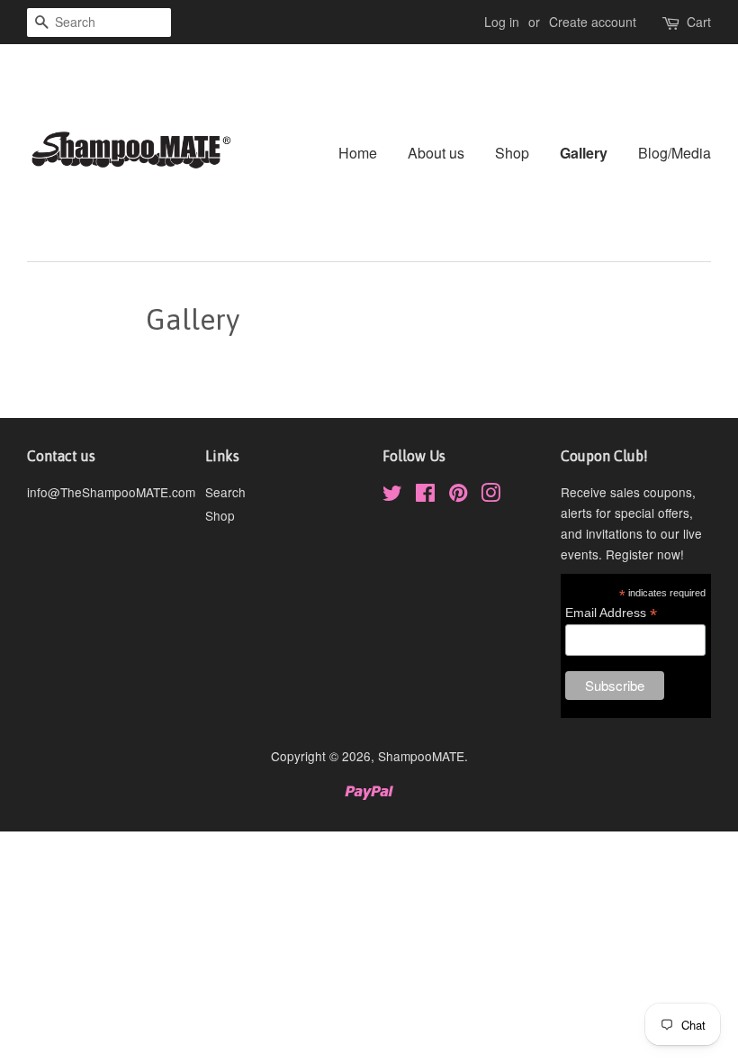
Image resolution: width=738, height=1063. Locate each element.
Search (225, 492)
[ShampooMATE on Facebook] (425, 495)
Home (357, 152)
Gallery (584, 152)
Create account (592, 22)
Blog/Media (674, 152)
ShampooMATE (421, 756)
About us (436, 152)
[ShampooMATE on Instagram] (490, 495)
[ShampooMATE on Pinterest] (458, 495)
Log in (501, 22)
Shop (512, 152)
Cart (699, 22)
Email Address (611, 613)
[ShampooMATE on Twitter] (392, 495)
